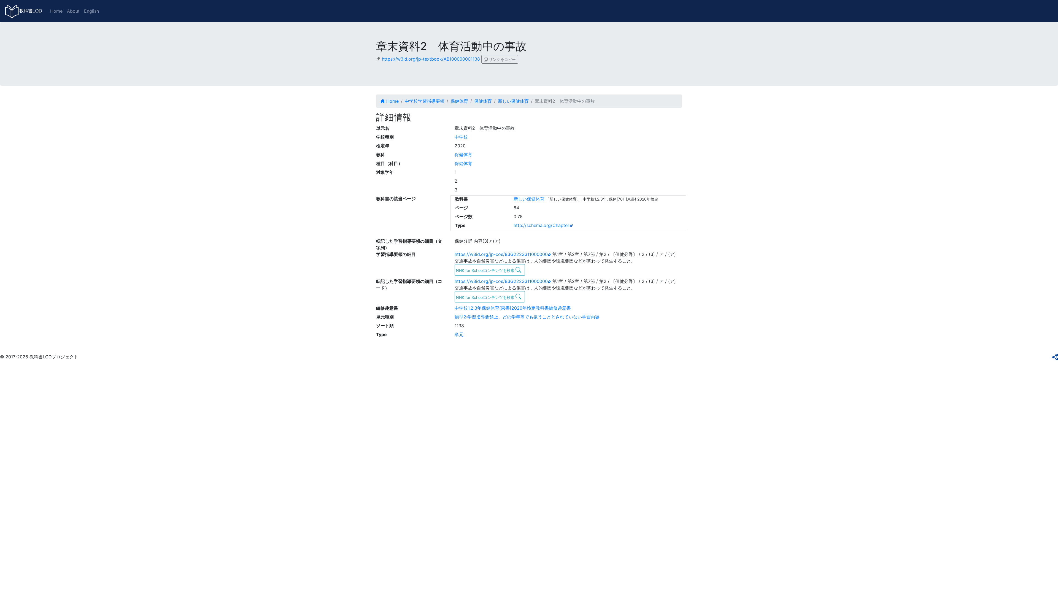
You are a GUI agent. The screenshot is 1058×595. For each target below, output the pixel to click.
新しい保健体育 (513, 101)
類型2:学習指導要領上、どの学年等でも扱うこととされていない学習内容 (527, 317)
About (73, 11)
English (91, 11)
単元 (459, 334)
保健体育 (459, 101)
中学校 (461, 137)
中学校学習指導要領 (424, 101)
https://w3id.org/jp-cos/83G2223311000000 (501, 254)
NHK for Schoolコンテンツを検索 (485, 270)
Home (56, 11)
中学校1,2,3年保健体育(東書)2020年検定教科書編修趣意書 (513, 308)
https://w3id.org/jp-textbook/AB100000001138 (431, 59)
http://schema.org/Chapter (541, 225)
